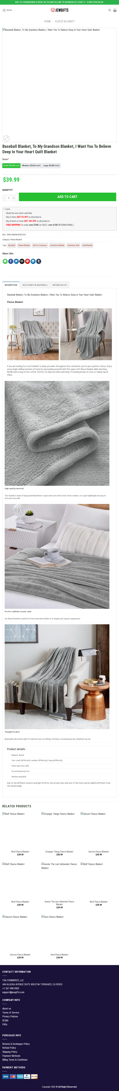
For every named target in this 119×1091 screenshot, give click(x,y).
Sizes (5, 159)
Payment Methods (11, 1055)
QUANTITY (7, 190)
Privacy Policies (10, 1016)
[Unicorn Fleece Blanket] (99, 830)
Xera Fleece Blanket (59, 954)
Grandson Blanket (57, 245)
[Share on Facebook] (10, 261)
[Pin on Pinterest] (27, 261)
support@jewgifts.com (13, 992)
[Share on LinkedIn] (33, 261)
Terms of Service (10, 1012)
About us (6, 1008)
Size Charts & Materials (34, 285)
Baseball (11, 245)
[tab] (11, 285)
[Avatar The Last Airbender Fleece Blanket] (59, 880)
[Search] (109, 10)
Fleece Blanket (65, 21)
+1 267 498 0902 (10, 988)
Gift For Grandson (40, 245)
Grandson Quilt (73, 245)
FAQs (4, 1024)
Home (47, 21)
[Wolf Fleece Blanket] (20, 830)
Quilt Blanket (87, 245)
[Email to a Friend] (21, 261)
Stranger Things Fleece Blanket (59, 851)
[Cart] (115, 10)
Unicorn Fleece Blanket (98, 851)
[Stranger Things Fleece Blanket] (59, 830)
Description (11, 285)
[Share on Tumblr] (38, 261)
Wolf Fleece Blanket (20, 851)
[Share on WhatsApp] (5, 261)
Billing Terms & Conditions (14, 1059)
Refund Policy (60, 285)
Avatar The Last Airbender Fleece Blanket (59, 903)
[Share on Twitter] (16, 261)
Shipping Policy (9, 1051)
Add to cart (67, 197)
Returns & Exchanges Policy (16, 1043)
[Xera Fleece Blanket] (59, 933)
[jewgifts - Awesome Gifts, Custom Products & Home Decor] (59, 10)
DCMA (5, 1020)
